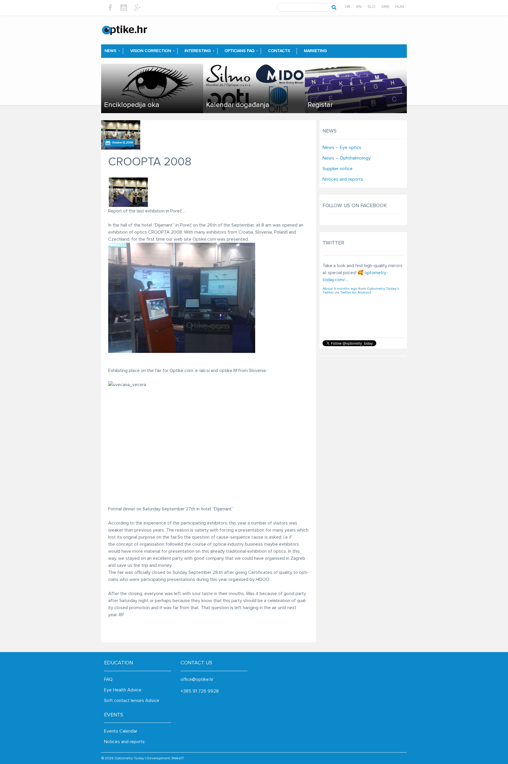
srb (385, 7)
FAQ (108, 679)
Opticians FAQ (240, 51)
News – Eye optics (341, 147)
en (359, 7)
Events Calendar (120, 731)
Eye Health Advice (122, 690)
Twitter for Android (355, 308)
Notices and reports (342, 179)
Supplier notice (337, 168)
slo (371, 7)
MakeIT (178, 758)
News (110, 51)
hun (399, 7)
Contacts (279, 51)
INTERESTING (198, 51)
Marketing (315, 51)
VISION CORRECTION (150, 51)
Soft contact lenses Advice (131, 700)
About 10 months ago (340, 304)
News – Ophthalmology (346, 158)
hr (347, 7)
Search (334, 7)
